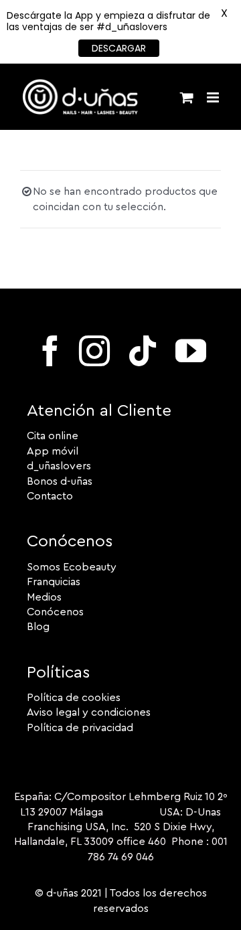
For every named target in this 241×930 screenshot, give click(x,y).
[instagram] (94, 350)
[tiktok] (142, 350)
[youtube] (190, 350)
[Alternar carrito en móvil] (186, 97)
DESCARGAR (119, 48)
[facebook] (50, 350)
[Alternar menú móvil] (214, 97)
